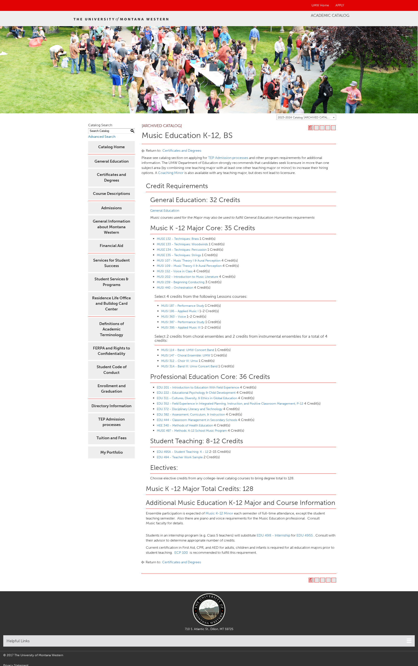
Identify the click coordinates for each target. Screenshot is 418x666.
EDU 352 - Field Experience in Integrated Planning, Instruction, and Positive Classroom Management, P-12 (230, 403)
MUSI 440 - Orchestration (175, 288)
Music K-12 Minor (219, 513)
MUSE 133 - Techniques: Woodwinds (182, 244)
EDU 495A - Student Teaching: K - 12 (182, 452)
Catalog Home (111, 147)
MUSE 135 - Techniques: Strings (179, 255)
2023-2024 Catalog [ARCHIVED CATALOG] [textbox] (305, 117)
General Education (111, 161)
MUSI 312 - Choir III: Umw (179, 361)
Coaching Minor (171, 173)
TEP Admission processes (228, 158)
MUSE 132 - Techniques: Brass (178, 239)
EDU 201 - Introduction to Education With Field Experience (198, 387)
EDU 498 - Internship (273, 535)
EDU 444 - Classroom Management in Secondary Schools (197, 420)
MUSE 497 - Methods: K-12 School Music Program (192, 431)
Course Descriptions (111, 193)
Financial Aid (111, 245)
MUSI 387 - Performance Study (182, 322)
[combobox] (306, 117)
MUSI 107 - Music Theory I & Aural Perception (189, 260)
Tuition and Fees (111, 438)
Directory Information (111, 406)
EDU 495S (305, 535)
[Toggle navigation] (409, 640)
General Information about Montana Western (111, 227)
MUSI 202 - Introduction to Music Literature (187, 277)
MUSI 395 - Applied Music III (181, 327)
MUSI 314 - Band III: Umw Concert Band (189, 366)
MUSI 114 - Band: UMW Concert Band (187, 350)
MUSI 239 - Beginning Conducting (180, 282)
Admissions (111, 208)
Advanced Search (101, 137)
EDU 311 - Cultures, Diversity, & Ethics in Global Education (197, 398)
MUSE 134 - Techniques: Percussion (182, 250)
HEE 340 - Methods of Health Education (185, 425)
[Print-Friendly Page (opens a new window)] (327, 127)
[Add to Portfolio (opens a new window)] (316, 127)
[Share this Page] (322, 127)
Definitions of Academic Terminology (111, 329)
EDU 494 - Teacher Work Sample (180, 457)
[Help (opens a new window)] (333, 127)
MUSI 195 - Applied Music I (180, 311)
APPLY (339, 5)
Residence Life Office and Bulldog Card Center (111, 304)
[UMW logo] (121, 18)
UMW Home (320, 5)
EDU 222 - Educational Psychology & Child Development (196, 393)
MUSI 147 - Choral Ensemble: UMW (185, 355)
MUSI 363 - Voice (173, 317)
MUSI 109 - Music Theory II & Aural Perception (189, 266)
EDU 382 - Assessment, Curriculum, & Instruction (191, 414)
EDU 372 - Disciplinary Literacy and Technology (189, 409)
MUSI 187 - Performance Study (182, 306)
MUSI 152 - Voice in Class (174, 271)
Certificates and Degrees (181, 150)
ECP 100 (181, 552)
